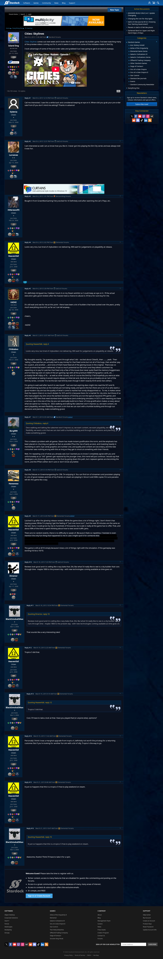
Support (72, 3)
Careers (100, 924)
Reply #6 (28, 335)
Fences (7, 924)
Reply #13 (30, 694)
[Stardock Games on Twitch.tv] (144, 116)
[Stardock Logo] (12, 2)
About (100, 915)
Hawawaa (13, 483)
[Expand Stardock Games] (126, 42)
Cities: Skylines (31, 41)
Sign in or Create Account (39, 896)
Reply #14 (28, 736)
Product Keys (147, 924)
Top (120, 98)
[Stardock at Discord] (138, 120)
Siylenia (13, 111)
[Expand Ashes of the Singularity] (129, 48)
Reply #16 (30, 828)
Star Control (54, 927)
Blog (63, 3)
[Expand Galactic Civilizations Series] (129, 57)
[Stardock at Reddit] (134, 120)
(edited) (70, 417)
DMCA (89, 955)
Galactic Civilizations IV (57, 921)
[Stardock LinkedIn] (146, 120)
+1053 (14, 57)
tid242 (14, 302)
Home (8, 28)
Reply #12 (28, 648)
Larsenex (13, 155)
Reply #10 (28, 562)
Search (23, 14)
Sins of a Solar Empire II (57, 924)
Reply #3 (28, 196)
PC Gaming (28, 28)
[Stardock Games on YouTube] (140, 116)
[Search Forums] (158, 3)
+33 (13, 498)
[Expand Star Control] (129, 75)
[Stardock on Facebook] (136, 116)
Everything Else (17, 28)
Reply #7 (28, 417)
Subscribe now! (141, 104)
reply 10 (46, 614)
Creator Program (103, 933)
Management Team (104, 921)
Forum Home (13, 14)
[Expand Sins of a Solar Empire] (129, 69)
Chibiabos (13, 349)
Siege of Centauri (55, 936)
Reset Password (148, 927)
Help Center (147, 915)
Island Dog (13, 45)
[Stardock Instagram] (148, 116)
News (56, 3)
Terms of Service (80, 955)
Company (102, 911)
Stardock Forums (55, 37)
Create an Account (149, 921)
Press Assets (102, 930)
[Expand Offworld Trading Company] (129, 60)
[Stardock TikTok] (142, 120)
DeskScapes (8, 927)
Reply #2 (28, 141)
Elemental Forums (62, 242)
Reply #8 (28, 470)
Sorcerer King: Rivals (56, 939)
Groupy (7, 933)
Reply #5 (28, 288)
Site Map (96, 955)
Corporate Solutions (11, 918)
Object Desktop (10, 915)
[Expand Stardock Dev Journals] (129, 78)
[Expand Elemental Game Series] (129, 51)
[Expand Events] (129, 81)
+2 (13, 126)
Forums (100, 939)
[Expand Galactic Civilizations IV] (129, 54)
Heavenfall (13, 256)
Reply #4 (28, 242)
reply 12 (48, 702)
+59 (13, 363)
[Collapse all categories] (156, 42)
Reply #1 (28, 98)
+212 (13, 166)
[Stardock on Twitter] (132, 116)
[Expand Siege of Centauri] (129, 66)
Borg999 (14, 430)
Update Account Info (150, 930)
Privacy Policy (68, 955)
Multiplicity (8, 930)
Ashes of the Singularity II (58, 915)
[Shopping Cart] (153, 3)
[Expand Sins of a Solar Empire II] (129, 72)
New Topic (114, 10)
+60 (14, 630)
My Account (147, 918)
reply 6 (45, 423)
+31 (13, 224)
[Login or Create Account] (149, 3)
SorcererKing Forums (63, 196)
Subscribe (152, 944)
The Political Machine (57, 930)
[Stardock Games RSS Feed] (150, 120)
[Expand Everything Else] (126, 88)
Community (46, 3)
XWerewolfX (14, 210)
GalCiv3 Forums (62, 98)
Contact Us (101, 936)
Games (36, 3)
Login (29, 14)
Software (26, 3)
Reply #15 (28, 782)
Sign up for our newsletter (108, 944)
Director (14, 575)
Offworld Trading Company (59, 933)
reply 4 (46, 344)
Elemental (53, 918)
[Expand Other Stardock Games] (129, 63)
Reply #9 (28, 516)
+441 (13, 270)
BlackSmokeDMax (14, 619)
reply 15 (48, 837)
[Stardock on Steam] (152, 116)
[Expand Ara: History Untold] (129, 45)
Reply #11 (30, 605)
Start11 (7, 921)
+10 (13, 590)
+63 (13, 313)
